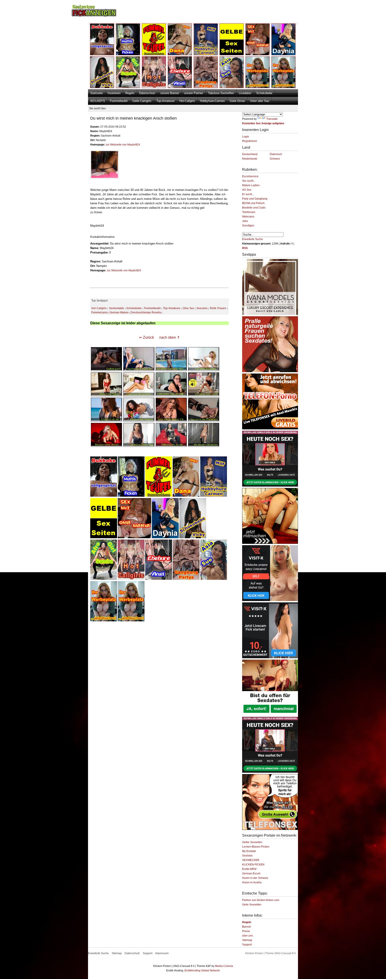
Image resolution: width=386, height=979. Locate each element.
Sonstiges (248, 225)
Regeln (129, 93)
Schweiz (275, 158)
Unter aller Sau (259, 101)
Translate (272, 118)
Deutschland (250, 154)
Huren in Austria (252, 882)
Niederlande (249, 158)
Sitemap (247, 940)
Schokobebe (264, 93)
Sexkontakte (116, 308)
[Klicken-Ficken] (93, 16)
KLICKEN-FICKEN (253, 864)
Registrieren (249, 141)
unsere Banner (169, 93)
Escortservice (250, 176)
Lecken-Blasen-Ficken (255, 846)
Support (247, 944)
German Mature (119, 312)
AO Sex (246, 189)
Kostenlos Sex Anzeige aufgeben (263, 123)
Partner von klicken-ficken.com (260, 900)
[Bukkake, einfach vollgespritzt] (103, 495)
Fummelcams (99, 312)
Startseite (96, 93)
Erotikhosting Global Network (202, 970)
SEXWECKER (250, 860)
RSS (245, 248)
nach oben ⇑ (169, 337)
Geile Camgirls (141, 101)
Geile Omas (237, 101)
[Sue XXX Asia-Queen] (213, 578)
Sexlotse (247, 855)
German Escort (251, 873)
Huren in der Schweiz (255, 878)
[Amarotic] (270, 314)
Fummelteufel (119, 101)
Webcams (248, 216)
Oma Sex (188, 308)
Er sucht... (248, 194)
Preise (246, 931)
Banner (246, 926)
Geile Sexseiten (251, 904)
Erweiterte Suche (252, 239)
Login (245, 136)
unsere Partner (193, 93)
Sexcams (202, 308)
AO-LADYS (97, 101)
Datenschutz (147, 93)
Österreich (276, 154)
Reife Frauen (218, 308)
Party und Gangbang (254, 198)
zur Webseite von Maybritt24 (123, 144)
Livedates (245, 93)
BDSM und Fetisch (253, 203)
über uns (247, 935)
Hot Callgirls (99, 308)
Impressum (162, 953)
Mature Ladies (251, 185)
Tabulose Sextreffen (221, 93)
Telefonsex (248, 212)
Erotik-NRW (249, 869)
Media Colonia (224, 966)
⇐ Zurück (146, 337)
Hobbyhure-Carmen (212, 101)
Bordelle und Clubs (254, 207)
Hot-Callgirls (187, 101)
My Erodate (249, 851)
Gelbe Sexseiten (252, 842)
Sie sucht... (248, 180)
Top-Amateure (165, 101)
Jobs (245, 221)
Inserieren (114, 93)
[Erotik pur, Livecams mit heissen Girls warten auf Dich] (270, 428)
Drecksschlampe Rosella (146, 312)
